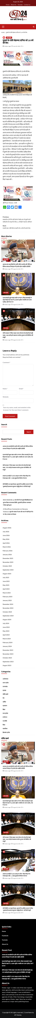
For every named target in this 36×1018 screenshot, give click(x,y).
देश (3, 698)
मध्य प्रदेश (5, 713)
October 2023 (7, 658)
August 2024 (7, 619)
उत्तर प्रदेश (9, 37)
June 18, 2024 (16, 46)
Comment (6, 362)
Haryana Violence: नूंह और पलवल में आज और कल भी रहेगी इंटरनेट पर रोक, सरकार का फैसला (18, 511)
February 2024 (7, 642)
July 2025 (6, 577)
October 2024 (7, 612)
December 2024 (8, 604)
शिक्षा (4, 725)
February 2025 (7, 596)
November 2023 (8, 654)
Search (4, 424)
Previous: (17, 219)
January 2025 (7, 600)
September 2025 (8, 570)
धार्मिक (4, 702)
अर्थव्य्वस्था (5, 679)
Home (8, 4)
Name (5, 388)
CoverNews (28, 1012)
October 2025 (7, 566)
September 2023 (8, 661)
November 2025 (8, 562)
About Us (13, 4)
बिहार (4, 709)
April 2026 (6, 543)
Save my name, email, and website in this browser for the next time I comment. (17, 409)
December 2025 (8, 558)
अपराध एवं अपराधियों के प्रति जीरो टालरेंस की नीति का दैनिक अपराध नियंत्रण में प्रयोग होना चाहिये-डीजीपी (17, 265)
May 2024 (6, 631)
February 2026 (7, 551)
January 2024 (7, 646)
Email (21, 388)
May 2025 (6, 585)
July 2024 (6, 623)
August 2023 (7, 665)
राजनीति (5, 721)
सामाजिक (5, 728)
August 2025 (7, 573)
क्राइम (4, 690)
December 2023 (8, 650)
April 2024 (6, 635)
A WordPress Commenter (11, 509)
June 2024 (6, 627)
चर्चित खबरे (5, 694)
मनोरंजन (5, 717)
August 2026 (7, 528)
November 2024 (8, 608)
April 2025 (6, 589)
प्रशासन (5, 705)
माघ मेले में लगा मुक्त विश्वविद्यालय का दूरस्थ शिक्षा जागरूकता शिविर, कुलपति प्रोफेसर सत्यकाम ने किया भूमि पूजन (18, 502)
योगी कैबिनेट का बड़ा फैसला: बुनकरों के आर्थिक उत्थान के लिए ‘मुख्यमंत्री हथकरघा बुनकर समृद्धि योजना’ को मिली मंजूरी (18, 485)
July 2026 (6, 531)
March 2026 (7, 547)
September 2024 (8, 616)
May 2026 (6, 539)
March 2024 (7, 639)
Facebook (5, 935)
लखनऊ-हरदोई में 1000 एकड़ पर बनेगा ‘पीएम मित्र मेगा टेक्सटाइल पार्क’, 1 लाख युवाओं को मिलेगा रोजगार (16, 477)
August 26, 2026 (16, 269)
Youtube (20, 4)
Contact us (27, 4)
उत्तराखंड (5, 686)
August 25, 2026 (16, 304)
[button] (3, 26)
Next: (16, 227)
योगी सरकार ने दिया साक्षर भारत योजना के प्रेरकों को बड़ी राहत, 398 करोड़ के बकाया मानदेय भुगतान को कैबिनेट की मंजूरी (18, 335)
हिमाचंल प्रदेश (6, 732)
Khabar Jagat (7, 46)
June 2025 (6, 581)
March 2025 (7, 593)
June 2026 (6, 535)
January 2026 (7, 554)
